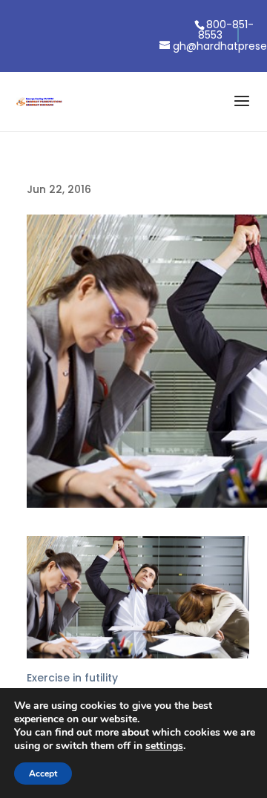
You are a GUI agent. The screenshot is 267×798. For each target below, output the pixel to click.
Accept (43, 773)
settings (164, 746)
